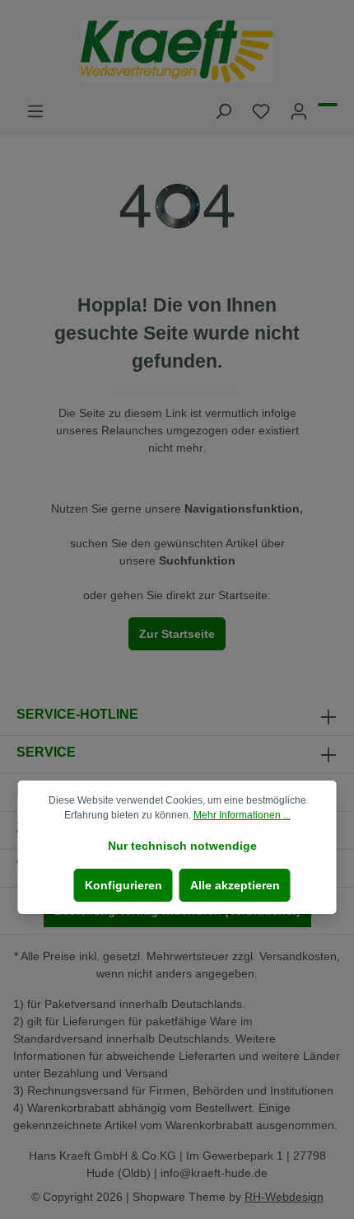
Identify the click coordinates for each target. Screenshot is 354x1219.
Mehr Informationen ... (242, 815)
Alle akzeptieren (235, 885)
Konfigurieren (123, 885)
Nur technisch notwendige (182, 845)
